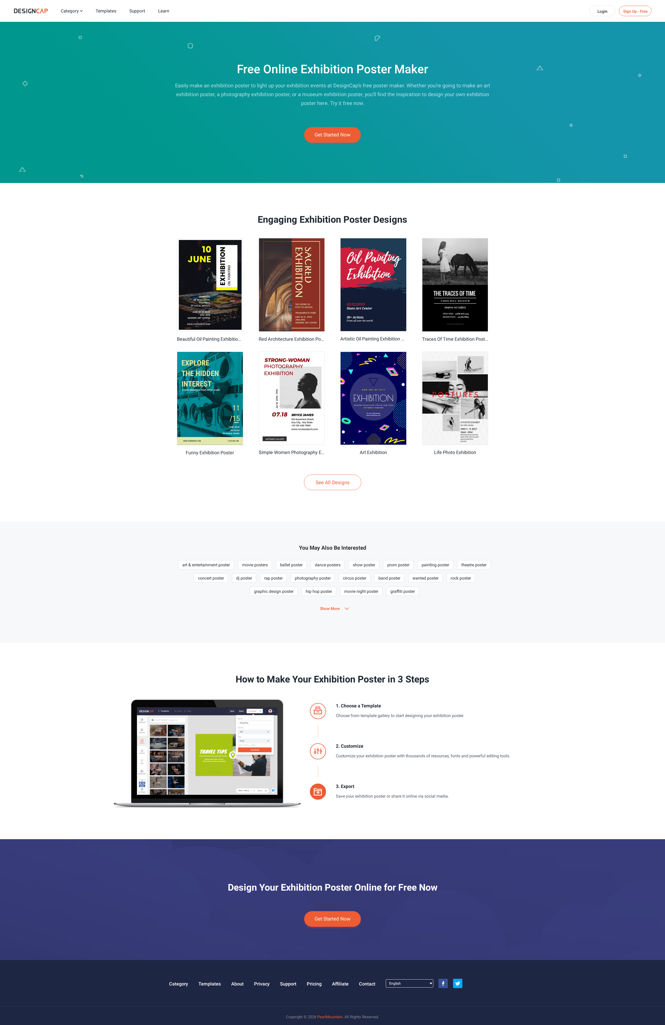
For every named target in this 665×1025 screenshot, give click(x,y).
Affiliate (340, 984)
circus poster (354, 578)
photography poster (313, 578)
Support (137, 11)
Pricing (314, 984)
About (237, 984)
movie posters (255, 564)
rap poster (273, 578)
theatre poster (474, 564)
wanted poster (425, 578)
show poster (364, 564)
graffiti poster (402, 591)
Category (70, 11)
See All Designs (333, 482)
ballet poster (291, 564)
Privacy (262, 984)
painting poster (435, 564)
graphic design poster (274, 591)
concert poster (211, 578)
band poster (389, 578)
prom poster (398, 564)
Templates (106, 11)
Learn (163, 11)
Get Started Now (332, 135)
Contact (367, 984)
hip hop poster (319, 591)
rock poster (461, 578)
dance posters (328, 564)
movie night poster (361, 591)
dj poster (244, 578)
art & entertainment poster (206, 564)
